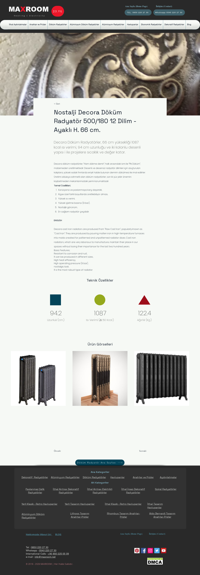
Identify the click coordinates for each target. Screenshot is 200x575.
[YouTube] (163, 550)
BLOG (58, 534)
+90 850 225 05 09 (58, 553)
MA (14, 9)
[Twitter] (157, 550)
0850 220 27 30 (39, 547)
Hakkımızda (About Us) (39, 534)
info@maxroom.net (45, 556)
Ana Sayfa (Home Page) (136, 6)
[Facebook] (143, 550)
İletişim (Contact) (164, 6)
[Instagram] (150, 550)
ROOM (37, 9)
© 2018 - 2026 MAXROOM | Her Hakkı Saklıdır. (49, 563)
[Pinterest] (137, 550)
